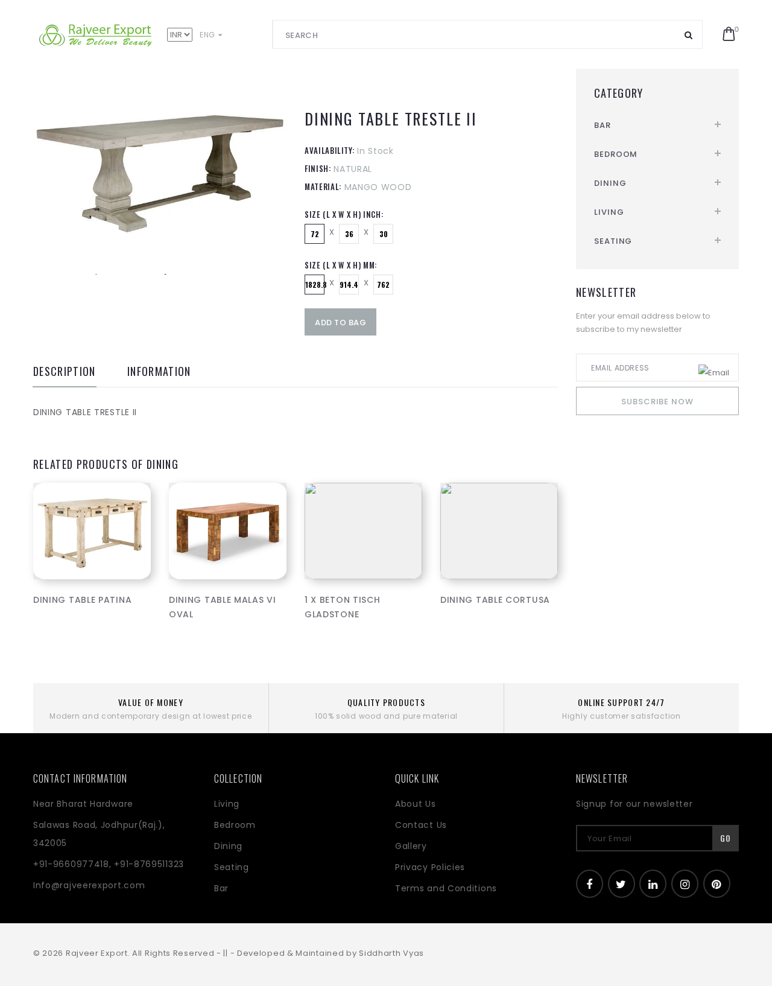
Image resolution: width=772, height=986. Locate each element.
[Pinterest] (716, 884)
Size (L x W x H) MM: (341, 265)
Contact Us (421, 825)
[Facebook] (589, 884)
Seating (613, 241)
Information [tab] (159, 372)
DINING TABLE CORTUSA (495, 600)
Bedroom (616, 154)
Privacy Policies (430, 867)
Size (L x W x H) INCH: (344, 214)
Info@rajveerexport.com (89, 885)
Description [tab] (64, 372)
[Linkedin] (652, 884)
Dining (610, 183)
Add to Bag (340, 322)
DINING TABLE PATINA (82, 600)
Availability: (329, 150)
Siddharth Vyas (391, 953)
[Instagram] (684, 884)
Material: (323, 186)
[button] (729, 34)
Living (609, 212)
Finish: (318, 168)
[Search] (688, 34)
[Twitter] (621, 884)
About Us (415, 804)
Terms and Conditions (446, 888)
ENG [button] (208, 35)
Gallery (411, 846)
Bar (602, 125)
